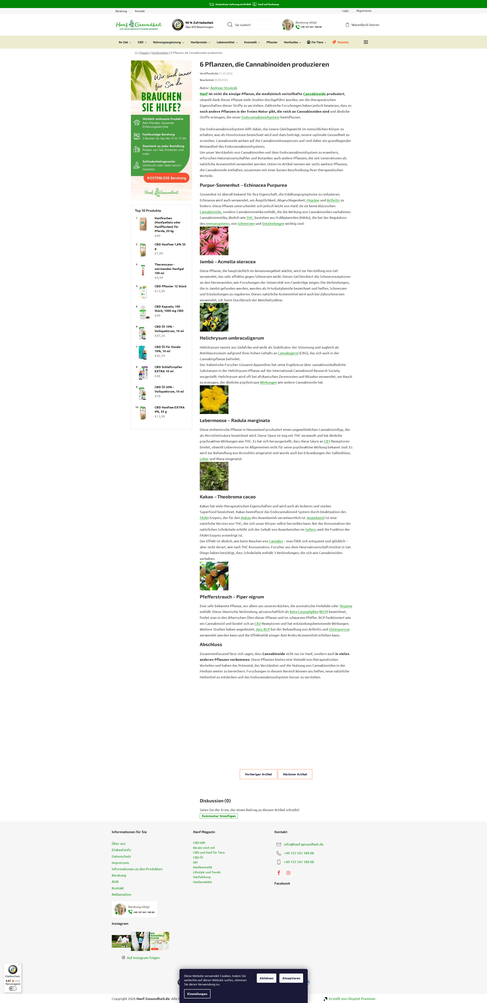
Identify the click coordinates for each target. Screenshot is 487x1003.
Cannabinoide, (211, 212)
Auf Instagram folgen (143, 958)
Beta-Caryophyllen (304, 611)
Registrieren (364, 10)
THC (249, 217)
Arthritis (333, 200)
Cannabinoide (314, 93)
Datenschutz (121, 856)
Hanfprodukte (202, 882)
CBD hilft (199, 842)
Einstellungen (197, 994)
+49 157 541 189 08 (299, 853)
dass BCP (263, 629)
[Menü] (19, 965)
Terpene (345, 606)
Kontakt (140, 11)
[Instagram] (288, 873)
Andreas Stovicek (223, 88)
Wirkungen (268, 382)
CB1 (327, 441)
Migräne (313, 200)
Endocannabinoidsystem (260, 117)
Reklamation (121, 894)
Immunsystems (218, 223)
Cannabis (276, 541)
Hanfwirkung (201, 877)
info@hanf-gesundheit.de (303, 844)
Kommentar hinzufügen (219, 816)
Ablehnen (266, 978)
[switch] (13, 988)
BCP (323, 611)
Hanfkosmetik (202, 867)
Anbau (246, 518)
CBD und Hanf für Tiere (209, 852)
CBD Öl (198, 857)
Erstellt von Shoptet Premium (352, 998)
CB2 (258, 623)
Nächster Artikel (295, 774)
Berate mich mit (204, 847)
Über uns (119, 843)
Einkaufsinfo (121, 850)
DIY (195, 862)
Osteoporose (339, 629)
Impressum (120, 862)
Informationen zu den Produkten (137, 869)
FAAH (204, 518)
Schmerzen (246, 223)
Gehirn (310, 529)
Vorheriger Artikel (258, 774)
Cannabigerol (288, 353)
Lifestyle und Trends (207, 872)
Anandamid (316, 518)
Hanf (204, 93)
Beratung (121, 11)
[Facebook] (278, 873)
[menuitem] (125, 42)
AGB (115, 881)
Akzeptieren (291, 978)
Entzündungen (273, 223)
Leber (204, 459)
